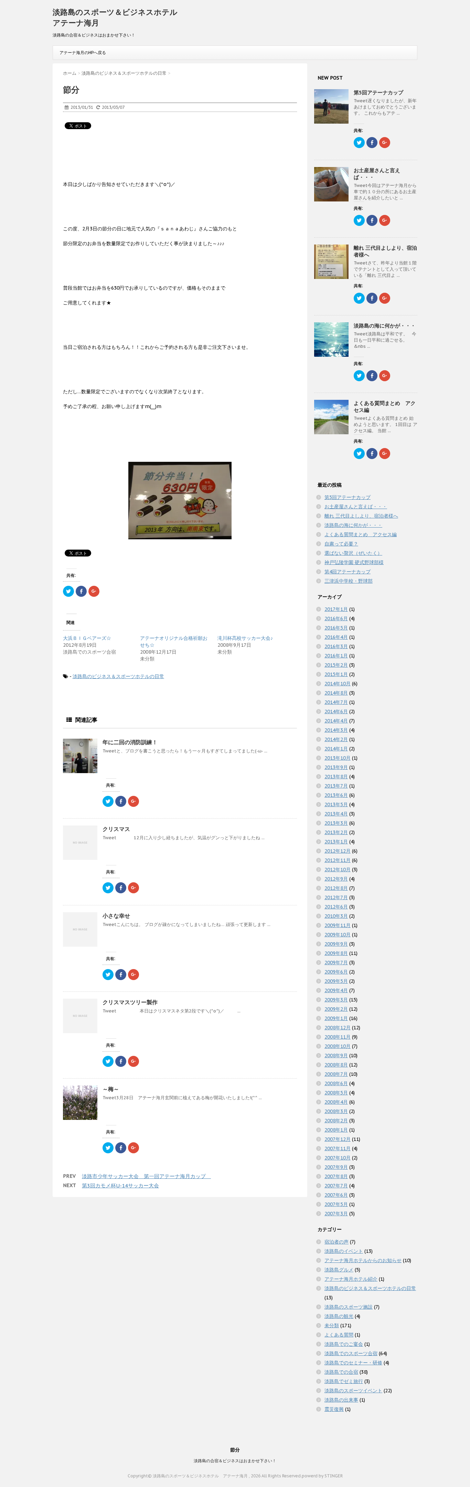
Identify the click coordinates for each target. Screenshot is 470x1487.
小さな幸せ (116, 915)
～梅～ (114, 1088)
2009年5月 (336, 981)
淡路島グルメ (338, 1270)
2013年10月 (337, 758)
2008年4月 (336, 1102)
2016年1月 (336, 656)
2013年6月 (336, 795)
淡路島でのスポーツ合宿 (350, 1353)
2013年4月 (336, 814)
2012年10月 (337, 869)
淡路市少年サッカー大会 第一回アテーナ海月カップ (146, 1176)
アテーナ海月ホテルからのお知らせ (363, 1260)
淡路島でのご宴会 (343, 1344)
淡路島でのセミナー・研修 (353, 1363)
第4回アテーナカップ (347, 572)
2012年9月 (336, 879)
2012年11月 (337, 860)
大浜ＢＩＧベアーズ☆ (87, 638)
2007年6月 (336, 1195)
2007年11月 (337, 1148)
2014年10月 (337, 683)
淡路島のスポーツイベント (353, 1390)
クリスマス (116, 828)
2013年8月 (336, 776)
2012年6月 (336, 907)
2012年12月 (337, 851)
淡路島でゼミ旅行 (343, 1381)
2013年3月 (336, 823)
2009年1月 (336, 1018)
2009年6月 (336, 972)
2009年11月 (337, 925)
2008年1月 (336, 1130)
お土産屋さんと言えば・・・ (355, 506)
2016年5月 (336, 628)
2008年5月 (336, 1093)
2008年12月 (337, 1028)
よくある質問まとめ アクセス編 (360, 534)
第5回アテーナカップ (378, 92)
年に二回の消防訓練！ (130, 742)
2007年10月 (337, 1158)
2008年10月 (337, 1046)
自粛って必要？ (341, 544)
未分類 (331, 1325)
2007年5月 (336, 1204)
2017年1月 (336, 609)
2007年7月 (336, 1186)
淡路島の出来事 (341, 1400)
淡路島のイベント (343, 1251)
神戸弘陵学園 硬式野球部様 (354, 562)
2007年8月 (336, 1176)
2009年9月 (336, 944)
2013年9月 (336, 767)
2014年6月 (336, 711)
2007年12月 (337, 1139)
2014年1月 (336, 749)
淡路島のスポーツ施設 (348, 1307)
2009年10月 (337, 935)
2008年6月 (336, 1083)
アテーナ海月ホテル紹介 (350, 1279)
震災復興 (334, 1409)
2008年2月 (336, 1120)
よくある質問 (338, 1335)
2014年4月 (336, 721)
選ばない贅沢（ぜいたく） (353, 553)
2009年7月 (336, 962)
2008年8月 (336, 1065)
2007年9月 (336, 1167)
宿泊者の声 (336, 1242)
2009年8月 (336, 953)
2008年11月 (337, 1037)
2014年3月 (336, 730)
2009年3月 (336, 1000)
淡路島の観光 (338, 1316)
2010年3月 (336, 916)
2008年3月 (336, 1111)
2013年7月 (336, 786)
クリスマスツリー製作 (130, 1002)
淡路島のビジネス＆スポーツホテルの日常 (118, 676)
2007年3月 (336, 1213)
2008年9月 (336, 1055)
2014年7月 (336, 702)
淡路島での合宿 (341, 1372)
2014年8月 (336, 693)
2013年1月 (336, 842)
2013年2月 (336, 832)
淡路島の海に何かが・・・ (385, 325)
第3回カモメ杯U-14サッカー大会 (120, 1185)
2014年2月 (336, 739)
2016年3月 (336, 646)
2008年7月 (336, 1074)
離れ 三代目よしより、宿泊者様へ (361, 516)
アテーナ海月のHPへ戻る (83, 52)
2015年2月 (336, 665)
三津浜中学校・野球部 (348, 581)
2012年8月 (336, 888)
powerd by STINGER (322, 1475)
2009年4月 (336, 990)
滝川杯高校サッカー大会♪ (245, 638)
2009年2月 (336, 1009)
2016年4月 (336, 637)
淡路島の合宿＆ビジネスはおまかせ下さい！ (235, 1460)
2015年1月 (336, 674)
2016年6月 (336, 618)
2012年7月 (336, 897)
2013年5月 (336, 804)
